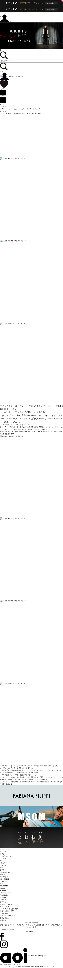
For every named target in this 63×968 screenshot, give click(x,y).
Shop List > (43, 956)
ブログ (4, 43)
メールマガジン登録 (7, 929)
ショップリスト (9, 47)
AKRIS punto (4, 877)
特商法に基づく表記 (7, 911)
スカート (3, 858)
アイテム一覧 (8, 29)
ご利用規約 (4, 913)
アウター (3, 854)
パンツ (2, 861)
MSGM (2, 874)
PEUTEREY (4, 886)
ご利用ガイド (4, 902)
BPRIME (3, 890)
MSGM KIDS (4, 879)
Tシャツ (27, 109)
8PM (1, 883)
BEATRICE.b (4, 881)
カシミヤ (12, 109)
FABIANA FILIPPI (6, 872)
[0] (4, 84)
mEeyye (3, 888)
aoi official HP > (33, 956)
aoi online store (10, 25)
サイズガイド (4, 906)
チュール (38, 109)
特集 (2, 40)
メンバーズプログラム (7, 904)
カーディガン (19, 109)
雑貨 (1, 867)
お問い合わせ (4, 918)
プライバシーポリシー (7, 916)
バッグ (2, 863)
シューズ (3, 865)
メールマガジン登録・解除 (9, 909)
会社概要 (3, 920)
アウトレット (8, 36)
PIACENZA (4, 895)
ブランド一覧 (8, 32)
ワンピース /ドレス (6, 856)
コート (32, 109)
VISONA (3, 897)
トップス (3, 851)
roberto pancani (5, 893)
